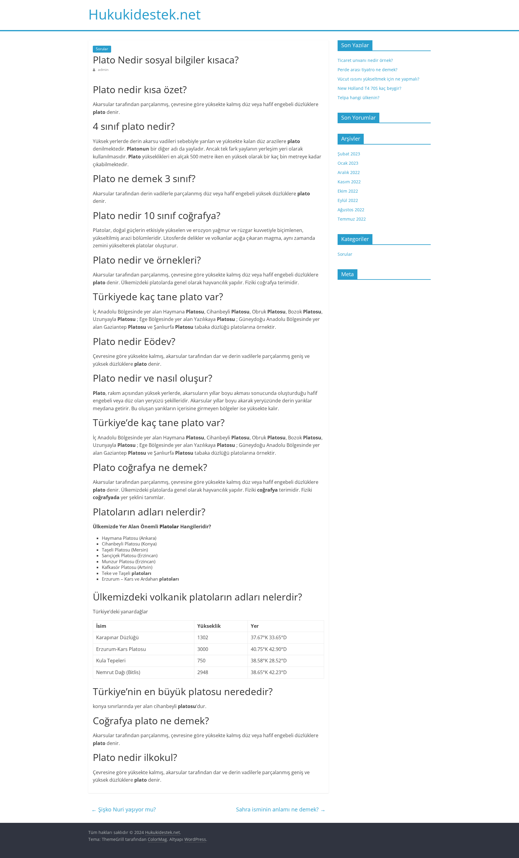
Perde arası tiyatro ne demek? (367, 69)
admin (103, 69)
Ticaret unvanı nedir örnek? (365, 60)
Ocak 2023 (348, 163)
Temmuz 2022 (352, 219)
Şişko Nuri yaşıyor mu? (123, 809)
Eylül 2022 (348, 200)
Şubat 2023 (349, 154)
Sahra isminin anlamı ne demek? (281, 809)
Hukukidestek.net (144, 14)
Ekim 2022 (348, 191)
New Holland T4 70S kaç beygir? (369, 88)
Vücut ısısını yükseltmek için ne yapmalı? (378, 79)
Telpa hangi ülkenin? (358, 97)
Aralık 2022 (349, 172)
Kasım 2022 (349, 182)
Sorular (102, 48)
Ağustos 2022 (351, 209)
